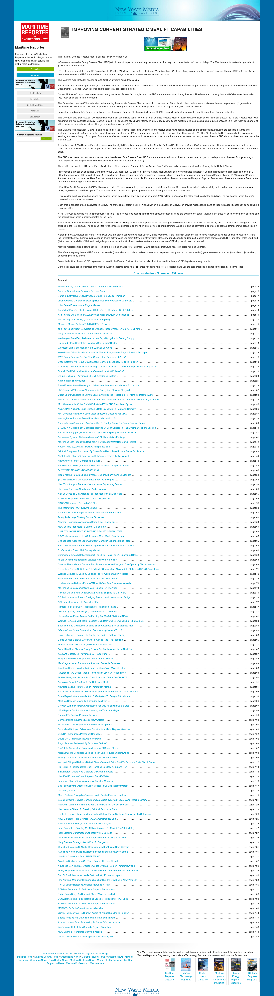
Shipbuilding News (70, 956)
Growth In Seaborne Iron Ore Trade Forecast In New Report (88, 861)
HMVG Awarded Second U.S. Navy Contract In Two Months (88, 578)
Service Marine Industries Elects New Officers (81, 719)
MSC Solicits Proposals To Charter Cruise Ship (82, 526)
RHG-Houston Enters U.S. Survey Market (79, 550)
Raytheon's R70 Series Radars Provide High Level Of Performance (92, 672)
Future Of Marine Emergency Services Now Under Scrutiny (87, 559)
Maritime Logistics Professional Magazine (219, 977)
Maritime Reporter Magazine (170, 976)
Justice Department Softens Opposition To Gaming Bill (85, 936)
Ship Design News (58, 960)
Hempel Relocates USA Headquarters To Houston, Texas (87, 606)
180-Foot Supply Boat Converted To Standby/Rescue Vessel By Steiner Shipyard (99, 328)
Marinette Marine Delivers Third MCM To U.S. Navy (84, 324)
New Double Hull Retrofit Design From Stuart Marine (84, 686)
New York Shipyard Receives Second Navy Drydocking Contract (90, 484)
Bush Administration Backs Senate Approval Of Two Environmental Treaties (96, 545)
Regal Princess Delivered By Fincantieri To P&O (82, 743)
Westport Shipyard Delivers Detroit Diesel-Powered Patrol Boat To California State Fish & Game (106, 762)
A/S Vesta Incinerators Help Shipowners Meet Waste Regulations (91, 536)
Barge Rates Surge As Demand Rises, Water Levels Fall (86, 894)
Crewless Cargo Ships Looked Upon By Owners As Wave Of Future (92, 668)
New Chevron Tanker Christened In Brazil (79, 460)
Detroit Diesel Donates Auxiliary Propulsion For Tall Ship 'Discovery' (92, 837)
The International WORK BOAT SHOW (77, 507)
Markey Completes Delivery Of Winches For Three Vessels (87, 757)
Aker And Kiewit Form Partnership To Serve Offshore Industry (89, 922)
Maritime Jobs (97, 963)
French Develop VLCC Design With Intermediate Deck (85, 644)
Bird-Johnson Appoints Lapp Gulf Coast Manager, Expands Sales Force (94, 540)
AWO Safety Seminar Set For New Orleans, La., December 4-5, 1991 (92, 357)
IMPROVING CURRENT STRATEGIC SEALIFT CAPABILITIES (90, 531)
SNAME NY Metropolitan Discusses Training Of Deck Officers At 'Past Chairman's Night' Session (107, 427)
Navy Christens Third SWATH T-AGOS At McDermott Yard (87, 818)
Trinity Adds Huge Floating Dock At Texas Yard (81, 517)
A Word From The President (72, 380)
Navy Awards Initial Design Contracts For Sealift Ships (85, 333)
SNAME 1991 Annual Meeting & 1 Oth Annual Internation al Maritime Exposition (98, 385)
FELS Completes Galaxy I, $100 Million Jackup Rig (84, 319)
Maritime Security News (46, 956)
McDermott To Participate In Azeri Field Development (85, 724)
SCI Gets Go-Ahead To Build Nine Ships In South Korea (86, 889)
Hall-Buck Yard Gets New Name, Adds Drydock (82, 489)
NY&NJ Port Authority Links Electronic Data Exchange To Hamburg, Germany (97, 409)
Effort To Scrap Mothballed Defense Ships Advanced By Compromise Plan (95, 625)
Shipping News (115, 956)
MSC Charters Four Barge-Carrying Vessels (80, 931)
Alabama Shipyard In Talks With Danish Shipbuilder (84, 498)
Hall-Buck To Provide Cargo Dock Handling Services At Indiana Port (92, 766)
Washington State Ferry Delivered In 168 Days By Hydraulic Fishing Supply (96, 338)
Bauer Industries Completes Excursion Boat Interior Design (87, 343)
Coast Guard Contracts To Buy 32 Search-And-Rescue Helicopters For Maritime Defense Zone (106, 394)
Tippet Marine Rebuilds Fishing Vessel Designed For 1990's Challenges (94, 474)
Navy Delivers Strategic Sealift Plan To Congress (83, 842)
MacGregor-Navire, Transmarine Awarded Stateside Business (89, 663)
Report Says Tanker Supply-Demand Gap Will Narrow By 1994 (89, 512)
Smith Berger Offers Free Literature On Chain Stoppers (85, 771)
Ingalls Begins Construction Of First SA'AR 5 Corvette (85, 832)
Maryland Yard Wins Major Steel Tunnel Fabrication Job (86, 658)
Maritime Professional (77, 963)
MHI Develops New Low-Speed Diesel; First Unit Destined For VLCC (93, 413)
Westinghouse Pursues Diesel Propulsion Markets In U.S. (87, 418)
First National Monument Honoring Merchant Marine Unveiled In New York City (97, 880)
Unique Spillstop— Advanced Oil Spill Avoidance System (87, 376)
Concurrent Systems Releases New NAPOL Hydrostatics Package (91, 437)
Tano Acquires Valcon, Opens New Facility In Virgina (84, 823)
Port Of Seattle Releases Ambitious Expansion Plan (84, 884)
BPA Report (35, 116)
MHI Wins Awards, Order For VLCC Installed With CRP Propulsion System (95, 404)
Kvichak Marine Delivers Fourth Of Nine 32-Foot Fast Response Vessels (94, 583)
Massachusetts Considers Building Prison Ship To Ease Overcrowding (93, 752)
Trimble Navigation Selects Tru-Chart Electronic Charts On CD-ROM (92, 677)
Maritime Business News (83, 960)
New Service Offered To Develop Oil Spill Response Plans (87, 809)
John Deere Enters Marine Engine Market (79, 305)
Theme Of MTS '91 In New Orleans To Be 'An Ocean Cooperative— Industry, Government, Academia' (109, 399)
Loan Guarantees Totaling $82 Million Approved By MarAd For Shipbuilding (96, 828)
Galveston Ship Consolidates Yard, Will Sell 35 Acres (85, 347)
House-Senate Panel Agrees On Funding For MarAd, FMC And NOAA (93, 616)
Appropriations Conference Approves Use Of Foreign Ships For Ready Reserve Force (101, 423)
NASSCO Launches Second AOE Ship (77, 503)
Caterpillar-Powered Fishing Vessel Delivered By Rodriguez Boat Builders (95, 310)
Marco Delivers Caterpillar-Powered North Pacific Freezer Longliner (92, 795)
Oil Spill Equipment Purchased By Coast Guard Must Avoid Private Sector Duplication (101, 451)
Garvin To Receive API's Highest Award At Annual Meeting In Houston (93, 912)
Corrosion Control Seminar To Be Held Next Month (83, 682)
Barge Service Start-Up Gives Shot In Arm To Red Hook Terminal (90, 639)
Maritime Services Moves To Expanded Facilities (82, 701)
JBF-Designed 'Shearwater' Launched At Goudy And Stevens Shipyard (94, 390)
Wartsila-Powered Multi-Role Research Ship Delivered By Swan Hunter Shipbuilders (101, 620)
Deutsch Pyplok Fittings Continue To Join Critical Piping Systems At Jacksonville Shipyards (104, 814)
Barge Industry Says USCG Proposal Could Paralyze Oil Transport (91, 295)
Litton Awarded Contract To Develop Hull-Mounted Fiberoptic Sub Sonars (95, 300)
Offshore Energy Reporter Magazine (236, 977)
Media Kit (35, 110)
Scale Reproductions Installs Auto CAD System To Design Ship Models (94, 696)
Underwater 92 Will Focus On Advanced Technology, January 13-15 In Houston (98, 361)
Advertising (35, 98)
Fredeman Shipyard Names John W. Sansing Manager (85, 781)
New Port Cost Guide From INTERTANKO (79, 856)
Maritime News (24, 956)
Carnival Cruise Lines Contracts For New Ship (81, 291)
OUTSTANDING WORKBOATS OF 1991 (78, 470)
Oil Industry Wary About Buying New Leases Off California (87, 611)
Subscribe (35, 69)
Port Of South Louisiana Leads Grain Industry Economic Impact (90, 875)
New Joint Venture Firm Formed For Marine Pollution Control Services (93, 804)
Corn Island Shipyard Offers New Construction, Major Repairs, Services (94, 729)
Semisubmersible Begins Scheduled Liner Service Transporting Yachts (94, 465)
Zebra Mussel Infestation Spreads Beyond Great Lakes (85, 927)
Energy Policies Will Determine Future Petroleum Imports (86, 917)
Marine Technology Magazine (186, 976)
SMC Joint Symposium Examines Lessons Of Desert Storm (88, 748)
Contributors (35, 92)
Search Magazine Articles (29, 134)
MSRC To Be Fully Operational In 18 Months (80, 908)
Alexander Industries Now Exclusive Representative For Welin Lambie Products (98, 691)
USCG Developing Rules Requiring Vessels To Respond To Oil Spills (93, 898)
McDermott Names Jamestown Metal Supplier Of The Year (87, 587)
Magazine (35, 75)
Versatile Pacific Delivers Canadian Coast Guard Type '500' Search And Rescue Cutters (102, 799)
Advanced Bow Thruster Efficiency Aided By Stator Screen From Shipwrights (96, 865)
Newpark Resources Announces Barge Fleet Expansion (86, 522)
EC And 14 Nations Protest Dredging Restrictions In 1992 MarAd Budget (94, 597)
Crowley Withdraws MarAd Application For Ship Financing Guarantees (93, 705)
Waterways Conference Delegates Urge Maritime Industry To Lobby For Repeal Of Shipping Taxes (107, 366)
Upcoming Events (67, 790)
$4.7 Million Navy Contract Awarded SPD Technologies (86, 479)
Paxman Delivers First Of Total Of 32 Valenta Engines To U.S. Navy (92, 592)
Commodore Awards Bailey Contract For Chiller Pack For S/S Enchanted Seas (98, 555)
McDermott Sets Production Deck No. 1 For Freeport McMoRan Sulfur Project (97, 441)
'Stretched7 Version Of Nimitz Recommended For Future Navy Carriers (93, 847)
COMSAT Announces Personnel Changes (79, 734)
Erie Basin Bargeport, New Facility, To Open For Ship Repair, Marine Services (97, 432)
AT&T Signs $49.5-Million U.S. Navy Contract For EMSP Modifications (93, 314)
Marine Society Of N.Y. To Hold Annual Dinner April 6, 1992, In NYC (92, 286)
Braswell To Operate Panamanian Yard (77, 715)
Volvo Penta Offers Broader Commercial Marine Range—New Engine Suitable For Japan (103, 352)
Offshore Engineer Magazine (252, 976)
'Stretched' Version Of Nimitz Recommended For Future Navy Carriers (93, 851)
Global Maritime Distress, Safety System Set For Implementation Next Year (95, 649)
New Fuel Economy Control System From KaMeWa (83, 776)
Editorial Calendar (35, 104)
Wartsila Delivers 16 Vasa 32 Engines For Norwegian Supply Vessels (93, 573)
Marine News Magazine (203, 976)
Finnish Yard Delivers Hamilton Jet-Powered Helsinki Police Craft (91, 371)
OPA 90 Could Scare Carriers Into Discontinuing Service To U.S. (90, 630)
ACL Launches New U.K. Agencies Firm (78, 602)
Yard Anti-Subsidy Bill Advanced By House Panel (83, 653)
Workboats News (38, 960)
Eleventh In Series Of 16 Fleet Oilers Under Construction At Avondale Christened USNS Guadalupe (108, 569)
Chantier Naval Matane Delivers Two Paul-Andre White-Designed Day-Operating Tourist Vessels (107, 564)
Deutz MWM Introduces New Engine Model (79, 738)
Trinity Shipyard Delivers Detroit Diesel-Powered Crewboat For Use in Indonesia (98, 870)
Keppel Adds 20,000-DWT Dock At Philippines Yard (84, 446)
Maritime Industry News (93, 956)
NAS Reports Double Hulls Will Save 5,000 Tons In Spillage (88, 710)
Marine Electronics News (109, 960)
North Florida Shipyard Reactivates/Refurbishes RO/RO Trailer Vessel (93, 456)
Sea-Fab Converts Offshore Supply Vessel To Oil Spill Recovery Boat (93, 785)
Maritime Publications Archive (58, 953)
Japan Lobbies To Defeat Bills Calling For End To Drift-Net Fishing (91, 635)
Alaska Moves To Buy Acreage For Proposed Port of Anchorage (90, 493)
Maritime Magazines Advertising (91, 953)
